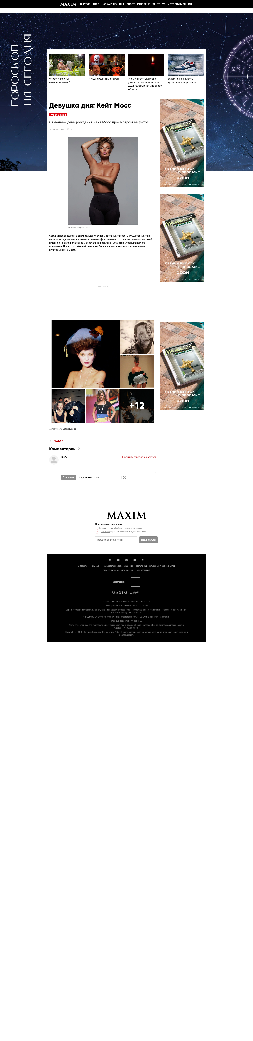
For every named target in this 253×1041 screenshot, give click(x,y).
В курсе (85, 4)
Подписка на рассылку (108, 524)
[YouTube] (135, 560)
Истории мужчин (180, 4)
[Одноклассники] (143, 560)
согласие (107, 528)
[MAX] (110, 560)
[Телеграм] (126, 560)
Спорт (130, 4)
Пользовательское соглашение (118, 566)
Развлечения (146, 4)
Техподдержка (143, 570)
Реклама (95, 566)
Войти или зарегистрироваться (139, 457)
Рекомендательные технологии (118, 570)
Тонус (161, 4)
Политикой (105, 532)
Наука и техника (113, 4)
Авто (96, 4)
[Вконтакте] (118, 560)
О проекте (82, 566)
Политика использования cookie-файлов (155, 566)
